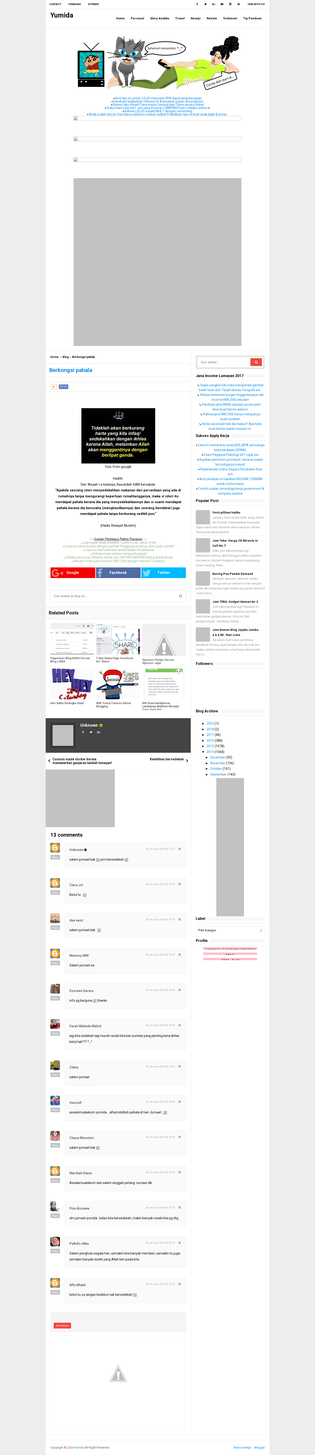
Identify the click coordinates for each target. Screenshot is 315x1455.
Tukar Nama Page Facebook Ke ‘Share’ (114, 660)
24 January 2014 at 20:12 (160, 1242)
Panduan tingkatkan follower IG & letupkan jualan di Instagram (158, 101)
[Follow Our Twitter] (205, 4)
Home (54, 357)
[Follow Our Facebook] (197, 4)
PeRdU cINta (79, 1243)
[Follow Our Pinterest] (239, 4)
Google (72, 572)
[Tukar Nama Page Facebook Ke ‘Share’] (118, 639)
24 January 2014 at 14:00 (160, 1101)
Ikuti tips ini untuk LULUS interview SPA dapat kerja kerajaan (158, 98)
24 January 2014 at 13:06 (160, 990)
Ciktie (73, 1067)
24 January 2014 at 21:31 (160, 1284)
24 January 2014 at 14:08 (160, 1137)
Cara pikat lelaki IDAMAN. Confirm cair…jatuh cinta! (119, 542)
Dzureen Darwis (81, 991)
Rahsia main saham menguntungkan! (120, 553)
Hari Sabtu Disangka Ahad (66, 703)
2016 (211, 740)
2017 (211, 735)
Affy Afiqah (77, 1285)
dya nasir (76, 920)
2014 (211, 752)
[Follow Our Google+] (214, 4)
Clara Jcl (76, 885)
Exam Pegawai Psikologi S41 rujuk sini (231, 455)
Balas (55, 857)
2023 (211, 723)
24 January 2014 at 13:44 (160, 1025)
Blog (65, 357)
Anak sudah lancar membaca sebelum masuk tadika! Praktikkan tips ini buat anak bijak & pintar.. (158, 114)
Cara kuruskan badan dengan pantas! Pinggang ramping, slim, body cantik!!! (119, 546)
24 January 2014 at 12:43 (160, 954)
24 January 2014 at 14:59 (160, 1172)
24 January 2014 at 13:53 (160, 1066)
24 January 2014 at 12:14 (160, 884)
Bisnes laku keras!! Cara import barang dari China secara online (158, 104)
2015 (211, 746)
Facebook (118, 572)
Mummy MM (79, 955)
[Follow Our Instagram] (230, 4)
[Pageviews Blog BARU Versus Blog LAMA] (72, 639)
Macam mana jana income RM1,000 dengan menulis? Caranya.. (120, 561)
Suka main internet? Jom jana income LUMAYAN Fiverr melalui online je (158, 108)
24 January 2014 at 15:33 (160, 1207)
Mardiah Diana (80, 1173)
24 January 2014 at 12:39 (160, 919)
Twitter (163, 572)
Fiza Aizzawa (79, 1208)
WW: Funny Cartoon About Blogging (113, 705)
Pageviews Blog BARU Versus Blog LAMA (70, 660)
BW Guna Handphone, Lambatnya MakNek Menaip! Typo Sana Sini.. (160, 706)
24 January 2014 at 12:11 (160, 848)
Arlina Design (242, 1447)
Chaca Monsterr (81, 1138)
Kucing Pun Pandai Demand (232, 574)
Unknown (89, 725)
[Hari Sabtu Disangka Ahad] (72, 684)
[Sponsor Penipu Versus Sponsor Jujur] (164, 640)
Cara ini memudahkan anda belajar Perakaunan (120, 550)
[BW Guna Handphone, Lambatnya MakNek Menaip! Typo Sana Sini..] (164, 684)
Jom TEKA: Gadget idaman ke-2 (235, 601)
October (216, 768)
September (219, 774)
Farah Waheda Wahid (85, 1026)
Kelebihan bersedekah (167, 759)
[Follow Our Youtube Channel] (222, 4)
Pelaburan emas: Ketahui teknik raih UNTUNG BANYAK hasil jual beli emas (120, 557)
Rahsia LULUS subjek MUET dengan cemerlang (158, 111)
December (218, 757)
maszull (75, 1102)
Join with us (256, 4)
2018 (211, 729)
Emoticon (62, 1325)
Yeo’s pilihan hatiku (226, 512)
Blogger (259, 1447)
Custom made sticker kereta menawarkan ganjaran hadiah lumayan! (82, 761)
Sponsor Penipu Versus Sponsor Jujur (158, 661)
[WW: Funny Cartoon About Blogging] (118, 684)
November (218, 763)
